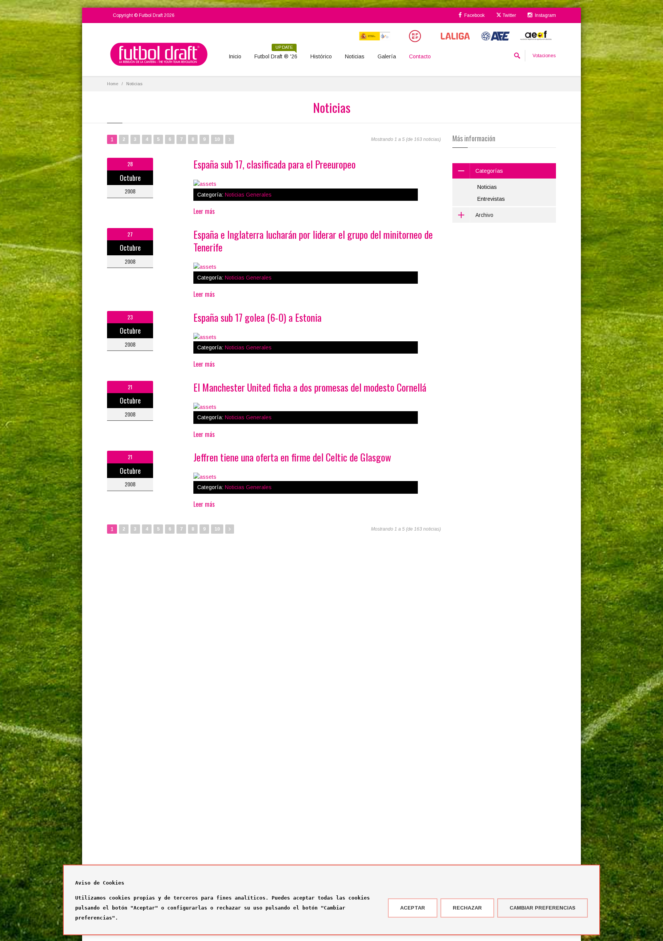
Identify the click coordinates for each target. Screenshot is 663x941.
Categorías (489, 171)
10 (217, 139)
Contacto (420, 56)
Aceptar (412, 908)
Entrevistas (491, 199)
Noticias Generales (248, 195)
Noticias (354, 56)
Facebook (474, 15)
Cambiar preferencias (543, 908)
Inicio (235, 56)
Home (112, 83)
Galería (387, 56)
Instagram (545, 15)
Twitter (508, 15)
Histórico (321, 56)
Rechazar (467, 908)
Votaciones (544, 55)
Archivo (484, 215)
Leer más (204, 211)
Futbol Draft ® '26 (275, 54)
